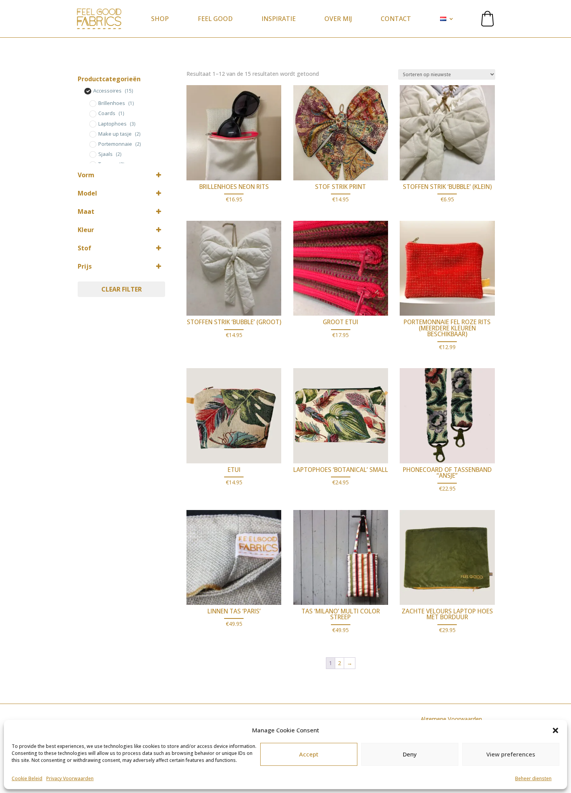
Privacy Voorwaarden (70, 778)
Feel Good (215, 18)
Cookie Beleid (27, 778)
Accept (309, 754)
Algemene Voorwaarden (451, 719)
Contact (396, 18)
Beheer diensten (533, 778)
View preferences (510, 754)
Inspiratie (278, 18)
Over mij (338, 18)
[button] (555, 730)
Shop (160, 18)
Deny (410, 754)
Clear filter (121, 289)
